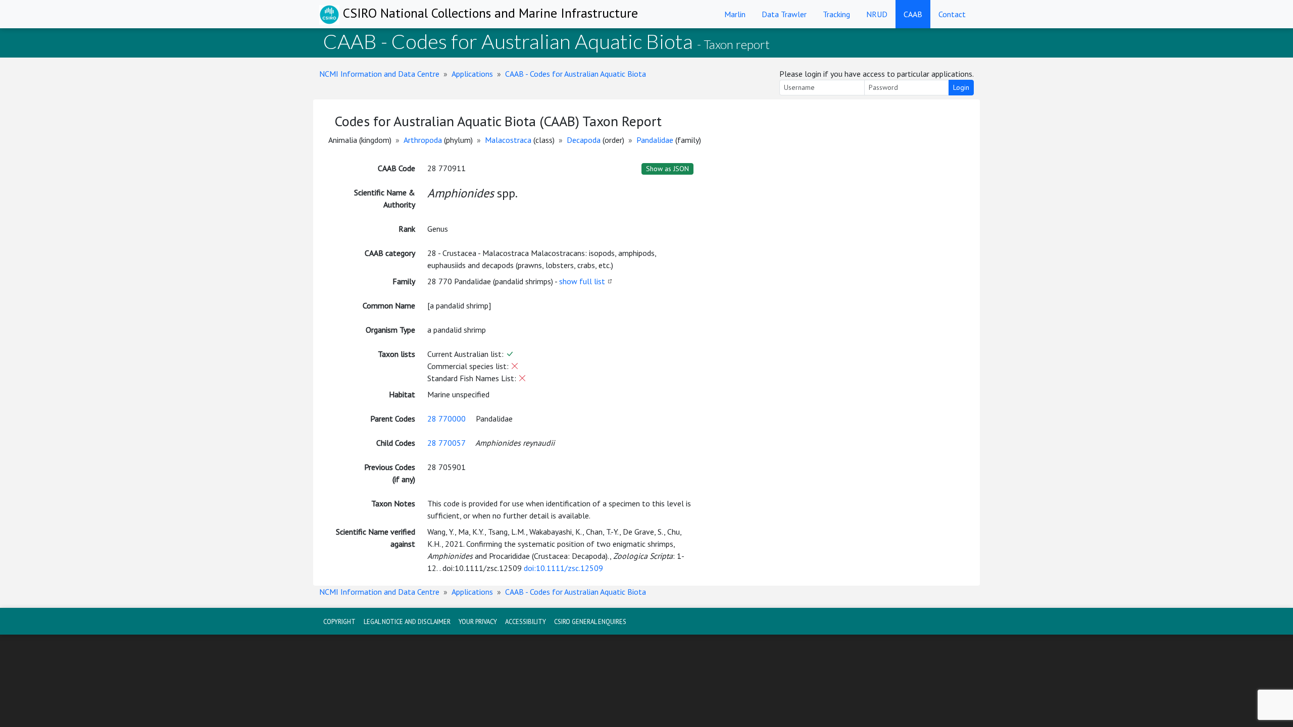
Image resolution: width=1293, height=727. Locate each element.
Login (961, 87)
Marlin (734, 14)
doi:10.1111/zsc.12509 (563, 568)
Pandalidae (654, 140)
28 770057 (446, 443)
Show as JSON (667, 168)
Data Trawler (784, 14)
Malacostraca (508, 140)
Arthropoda (423, 140)
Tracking (836, 14)
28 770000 (446, 418)
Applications (472, 74)
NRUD (876, 14)
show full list (582, 281)
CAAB (913, 14)
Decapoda (584, 140)
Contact (952, 14)
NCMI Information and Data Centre (379, 74)
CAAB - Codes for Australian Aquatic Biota (575, 74)
